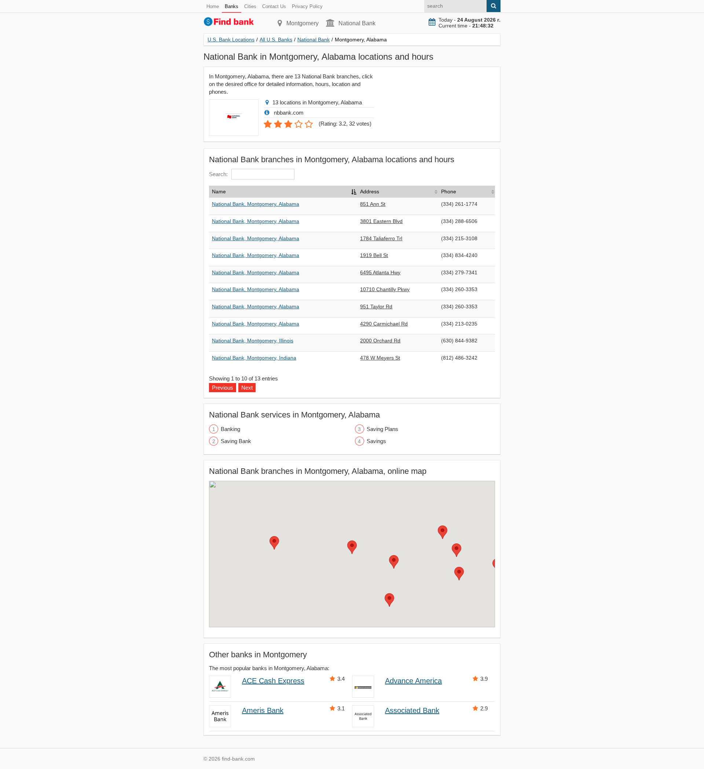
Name (219, 191)
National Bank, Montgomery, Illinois (252, 340)
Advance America (413, 681)
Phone (448, 191)
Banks (231, 6)
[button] (352, 547)
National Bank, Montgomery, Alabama (255, 204)
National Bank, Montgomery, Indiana (254, 358)
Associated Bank (412, 710)
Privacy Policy (307, 6)
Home (212, 6)
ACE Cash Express (273, 681)
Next (247, 387)
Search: (218, 174)
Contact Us (274, 6)
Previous (222, 387)
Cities (250, 6)
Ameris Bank (262, 710)
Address (369, 191)
